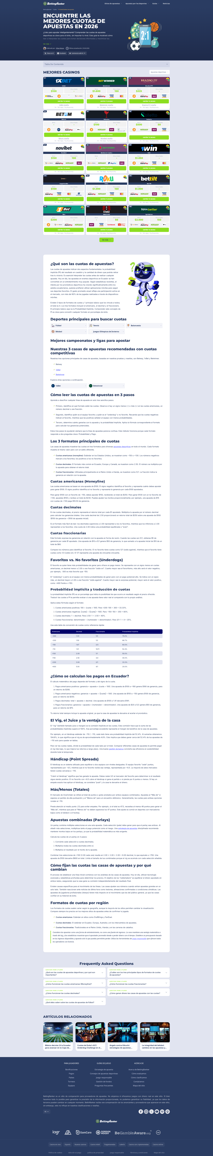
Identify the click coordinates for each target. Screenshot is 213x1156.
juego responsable (139, 938)
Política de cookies (55, 1153)
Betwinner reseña (106, 105)
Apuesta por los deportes (136, 3)
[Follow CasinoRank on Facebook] (141, 1111)
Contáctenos (139, 1081)
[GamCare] (83, 1132)
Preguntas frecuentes (104, 1085)
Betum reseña (64, 138)
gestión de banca (116, 749)
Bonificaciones (71, 1069)
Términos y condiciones (139, 1153)
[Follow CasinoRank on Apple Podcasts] (167, 1111)
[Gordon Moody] (103, 1132)
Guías (154, 3)
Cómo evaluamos (139, 1073)
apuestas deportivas (122, 446)
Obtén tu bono (64, 101)
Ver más (105, 240)
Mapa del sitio (139, 1085)
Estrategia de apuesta (104, 1069)
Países (71, 1077)
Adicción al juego (74, 1153)
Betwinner (60, 374)
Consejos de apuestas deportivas (104, 1073)
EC (46, 1111)
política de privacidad (95, 1153)
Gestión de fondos (104, 1081)
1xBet (58, 370)
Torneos (71, 1081)
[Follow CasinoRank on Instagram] (146, 1111)
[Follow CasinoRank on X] (151, 1111)
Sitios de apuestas (112, 3)
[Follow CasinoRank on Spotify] (162, 1111)
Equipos (71, 1085)
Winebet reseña (106, 138)
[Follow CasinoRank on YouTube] (157, 1111)
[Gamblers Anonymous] (68, 1132)
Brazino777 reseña (149, 105)
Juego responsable (104, 1077)
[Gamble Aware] (133, 1132)
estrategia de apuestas (127, 828)
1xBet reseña (64, 105)
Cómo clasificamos (139, 1077)
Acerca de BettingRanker (139, 1069)
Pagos (71, 1073)
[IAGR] (56, 1132)
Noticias (166, 3)
